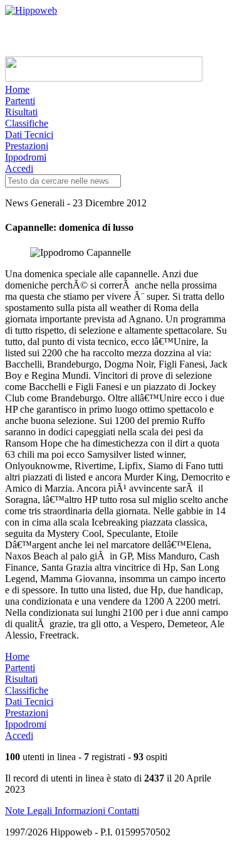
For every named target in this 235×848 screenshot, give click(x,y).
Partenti (20, 100)
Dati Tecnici (29, 134)
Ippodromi (25, 157)
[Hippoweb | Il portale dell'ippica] (31, 10)
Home (17, 89)
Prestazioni (26, 145)
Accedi (19, 168)
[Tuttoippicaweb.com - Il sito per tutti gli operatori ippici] (103, 78)
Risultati (21, 112)
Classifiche (26, 123)
